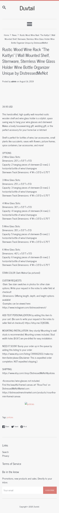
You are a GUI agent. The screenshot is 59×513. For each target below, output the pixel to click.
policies (10, 417)
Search (5, 452)
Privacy (5, 456)
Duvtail (36, 506)
